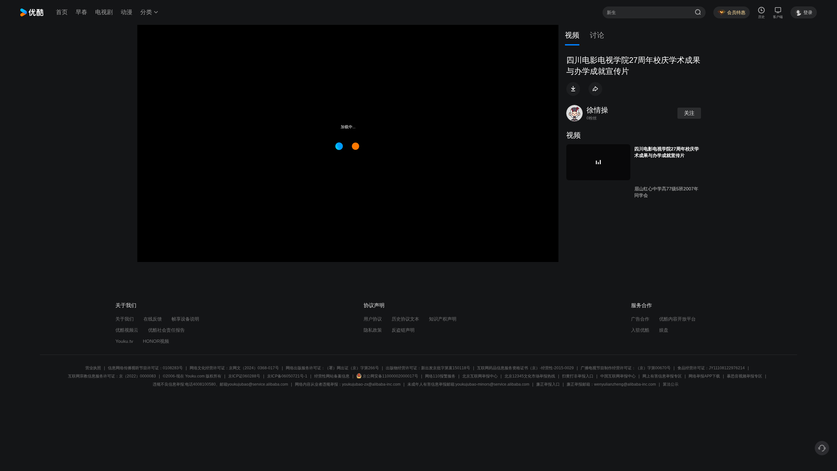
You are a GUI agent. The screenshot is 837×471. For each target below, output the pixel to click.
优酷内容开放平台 (677, 319)
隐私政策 (373, 330)
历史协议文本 (405, 319)
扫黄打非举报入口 (577, 376)
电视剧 (104, 12)
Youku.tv (124, 341)
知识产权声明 (442, 319)
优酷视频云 (126, 330)
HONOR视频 (156, 341)
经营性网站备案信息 (332, 376)
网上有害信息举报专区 (662, 376)
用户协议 (373, 319)
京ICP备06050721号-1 (287, 376)
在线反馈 (153, 319)
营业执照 (93, 368)
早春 (81, 12)
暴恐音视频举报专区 (744, 376)
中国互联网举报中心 (618, 376)
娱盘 (663, 330)
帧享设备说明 (185, 319)
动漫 (126, 12)
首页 (62, 12)
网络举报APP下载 (704, 376)
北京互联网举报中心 (480, 376)
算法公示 (670, 384)
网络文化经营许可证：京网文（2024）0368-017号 (234, 368)
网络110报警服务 (440, 376)
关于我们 (124, 319)
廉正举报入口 (548, 384)
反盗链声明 (403, 330)
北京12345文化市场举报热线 (529, 376)
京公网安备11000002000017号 (390, 376)
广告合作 (640, 319)
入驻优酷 (640, 330)
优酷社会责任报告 (166, 330)
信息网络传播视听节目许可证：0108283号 (145, 368)
